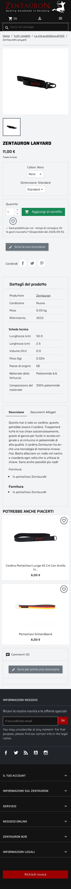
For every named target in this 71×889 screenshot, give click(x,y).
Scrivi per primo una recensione (38, 669)
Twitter (16, 753)
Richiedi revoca (35, 874)
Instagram (46, 753)
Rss (26, 753)
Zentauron (43, 295)
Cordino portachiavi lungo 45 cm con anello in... (35, 567)
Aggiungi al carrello (43, 211)
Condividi (22, 263)
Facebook (6, 753)
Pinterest (41, 263)
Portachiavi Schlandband (35, 634)
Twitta (32, 263)
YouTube (36, 753)
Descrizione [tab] (16, 412)
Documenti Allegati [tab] (43, 412)
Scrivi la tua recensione (29, 247)
